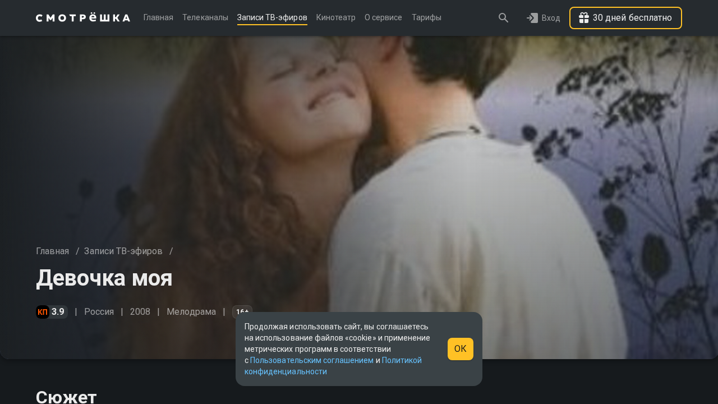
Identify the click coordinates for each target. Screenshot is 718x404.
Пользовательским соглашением (312, 360)
